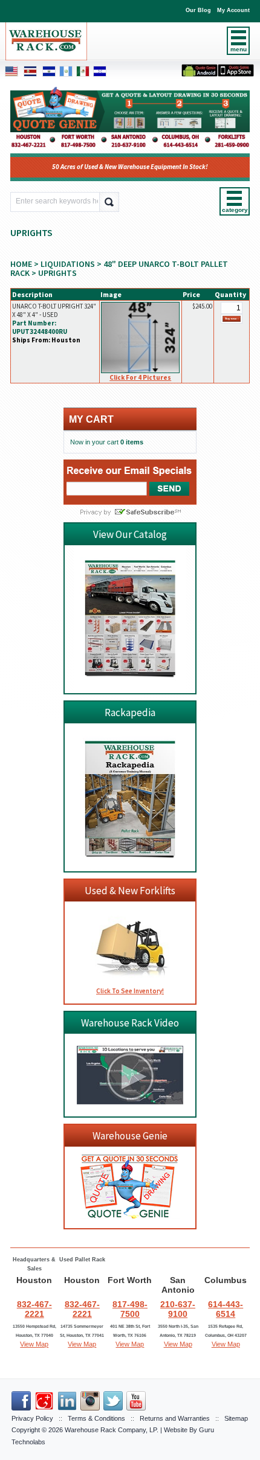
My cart (91, 419)
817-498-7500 (130, 1309)
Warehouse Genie (130, 1135)
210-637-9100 (177, 1309)
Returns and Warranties (175, 1418)
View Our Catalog (130, 534)
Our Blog (198, 10)
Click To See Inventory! (130, 991)
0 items (131, 442)
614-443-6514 (225, 1309)
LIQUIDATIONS (68, 263)
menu (238, 49)
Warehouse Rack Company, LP (111, 1429)
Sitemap (236, 1418)
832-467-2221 (34, 1309)
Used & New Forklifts (130, 890)
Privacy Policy (32, 1418)
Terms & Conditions (96, 1418)
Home (21, 263)
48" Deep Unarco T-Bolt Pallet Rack (119, 268)
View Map (34, 1344)
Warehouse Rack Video (130, 1022)
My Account (233, 10)
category (234, 210)
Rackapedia (130, 712)
